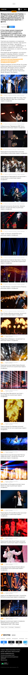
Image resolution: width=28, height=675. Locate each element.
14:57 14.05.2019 (4, 24)
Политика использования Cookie (7, 655)
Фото (6, 627)
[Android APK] (4, 663)
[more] (26, 95)
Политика (21, 638)
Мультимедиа (11, 627)
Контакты (18, 649)
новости (3, 638)
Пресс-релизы (8, 651)
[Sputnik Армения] (4, 9)
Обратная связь (4, 660)
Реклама (2, 651)
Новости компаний (15, 651)
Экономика (15, 638)
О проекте (3, 649)
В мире (2, 627)
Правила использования (11, 649)
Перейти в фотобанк (20, 95)
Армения (8, 638)
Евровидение (17, 627)
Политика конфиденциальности (7, 653)
